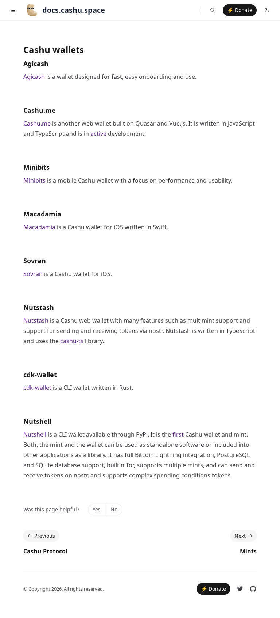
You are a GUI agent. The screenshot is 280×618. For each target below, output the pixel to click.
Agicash (35, 63)
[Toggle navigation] (13, 10)
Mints (248, 551)
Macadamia (42, 214)
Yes (97, 509)
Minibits (36, 167)
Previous (44, 535)
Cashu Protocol (45, 551)
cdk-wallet (40, 374)
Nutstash (38, 307)
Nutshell (37, 421)
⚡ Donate (239, 10)
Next (240, 535)
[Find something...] (212, 10)
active (98, 134)
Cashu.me (39, 110)
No (113, 509)
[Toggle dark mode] (266, 10)
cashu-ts (71, 341)
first (178, 434)
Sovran (34, 260)
